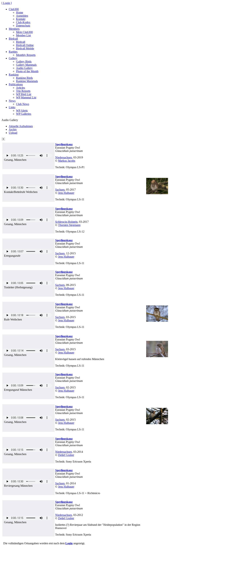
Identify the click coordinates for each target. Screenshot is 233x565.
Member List (23, 35)
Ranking (14, 74)
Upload (13, 132)
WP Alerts (22, 110)
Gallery (13, 58)
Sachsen (60, 189)
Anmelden (22, 15)
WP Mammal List (26, 97)
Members (14, 28)
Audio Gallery (24, 68)
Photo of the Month (27, 71)
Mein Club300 (24, 32)
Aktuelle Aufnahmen (21, 126)
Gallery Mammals (26, 64)
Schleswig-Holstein (66, 221)
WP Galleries (23, 113)
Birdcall (13, 38)
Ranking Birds (24, 77)
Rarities (13, 51)
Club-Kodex (23, 22)
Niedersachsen (63, 157)
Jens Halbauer (66, 192)
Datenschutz (23, 25)
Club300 (14, 9)
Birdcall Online (25, 45)
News (12, 100)
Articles (20, 87)
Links (12, 107)
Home (19, 12)
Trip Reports (23, 90)
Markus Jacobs (66, 160)
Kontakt (20, 19)
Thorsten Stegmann (69, 225)
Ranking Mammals (27, 81)
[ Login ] (6, 3)
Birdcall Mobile (25, 48)
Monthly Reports (25, 54)
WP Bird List (23, 94)
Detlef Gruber (66, 455)
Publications (16, 84)
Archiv (13, 129)
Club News (22, 104)
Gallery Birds (23, 61)
